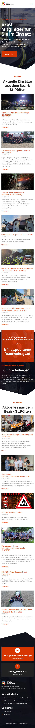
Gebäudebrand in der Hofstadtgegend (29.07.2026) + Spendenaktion (17, 269)
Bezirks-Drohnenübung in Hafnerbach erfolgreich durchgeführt (16, 610)
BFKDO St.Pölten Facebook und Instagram (14, 573)
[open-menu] (31, 4)
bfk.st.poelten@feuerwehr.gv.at (17, 351)
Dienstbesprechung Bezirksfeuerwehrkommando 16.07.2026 (13, 548)
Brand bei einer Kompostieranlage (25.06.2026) (15, 114)
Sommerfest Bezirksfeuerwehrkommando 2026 (15, 475)
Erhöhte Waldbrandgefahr (11, 512)
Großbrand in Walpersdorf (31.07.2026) (17, 234)
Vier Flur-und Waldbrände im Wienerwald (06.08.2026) (12, 193)
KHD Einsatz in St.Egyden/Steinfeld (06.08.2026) (15, 151)
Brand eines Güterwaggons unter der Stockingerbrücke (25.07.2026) (16, 309)
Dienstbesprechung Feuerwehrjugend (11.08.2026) (17, 435)
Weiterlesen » (5, 127)
